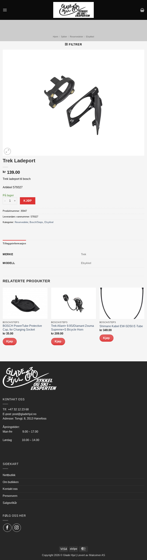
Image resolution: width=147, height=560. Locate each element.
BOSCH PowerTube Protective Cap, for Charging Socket (22, 327)
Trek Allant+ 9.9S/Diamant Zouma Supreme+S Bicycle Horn (72, 327)
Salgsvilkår (10, 502)
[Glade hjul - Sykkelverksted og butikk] (73, 9)
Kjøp (27, 200)
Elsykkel (90, 36)
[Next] (144, 324)
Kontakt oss (10, 488)
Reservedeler (76, 36)
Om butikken (11, 482)
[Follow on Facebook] (7, 527)
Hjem (55, 36)
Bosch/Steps (36, 222)
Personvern (10, 495)
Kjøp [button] (9, 341)
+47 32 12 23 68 (18, 409)
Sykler (64, 36)
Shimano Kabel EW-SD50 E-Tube (121, 326)
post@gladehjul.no (24, 414)
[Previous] (3, 324)
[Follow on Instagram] (16, 527)
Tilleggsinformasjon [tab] (14, 243)
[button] (5, 10)
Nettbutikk (9, 475)
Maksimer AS (97, 555)
